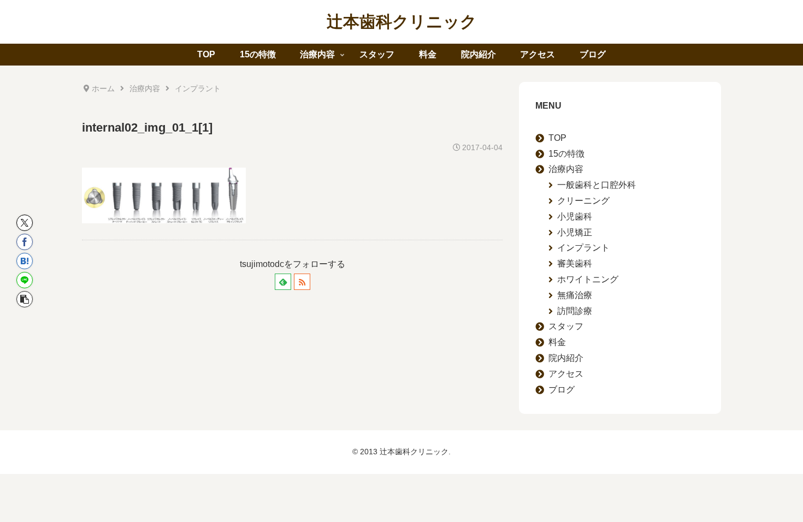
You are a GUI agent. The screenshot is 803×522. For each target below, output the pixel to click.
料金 (557, 342)
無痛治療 (574, 295)
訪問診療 (574, 311)
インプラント (583, 247)
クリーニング (583, 200)
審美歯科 (574, 263)
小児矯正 (574, 232)
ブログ (561, 389)
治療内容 (565, 169)
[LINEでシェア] (24, 280)
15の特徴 (566, 153)
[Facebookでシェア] (24, 242)
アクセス (565, 373)
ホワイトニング (587, 279)
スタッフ (565, 326)
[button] (24, 299)
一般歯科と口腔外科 (596, 184)
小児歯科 (574, 216)
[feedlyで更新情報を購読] (283, 282)
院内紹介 (565, 358)
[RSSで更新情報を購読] (302, 282)
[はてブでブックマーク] (24, 261)
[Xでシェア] (24, 223)
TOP (557, 138)
